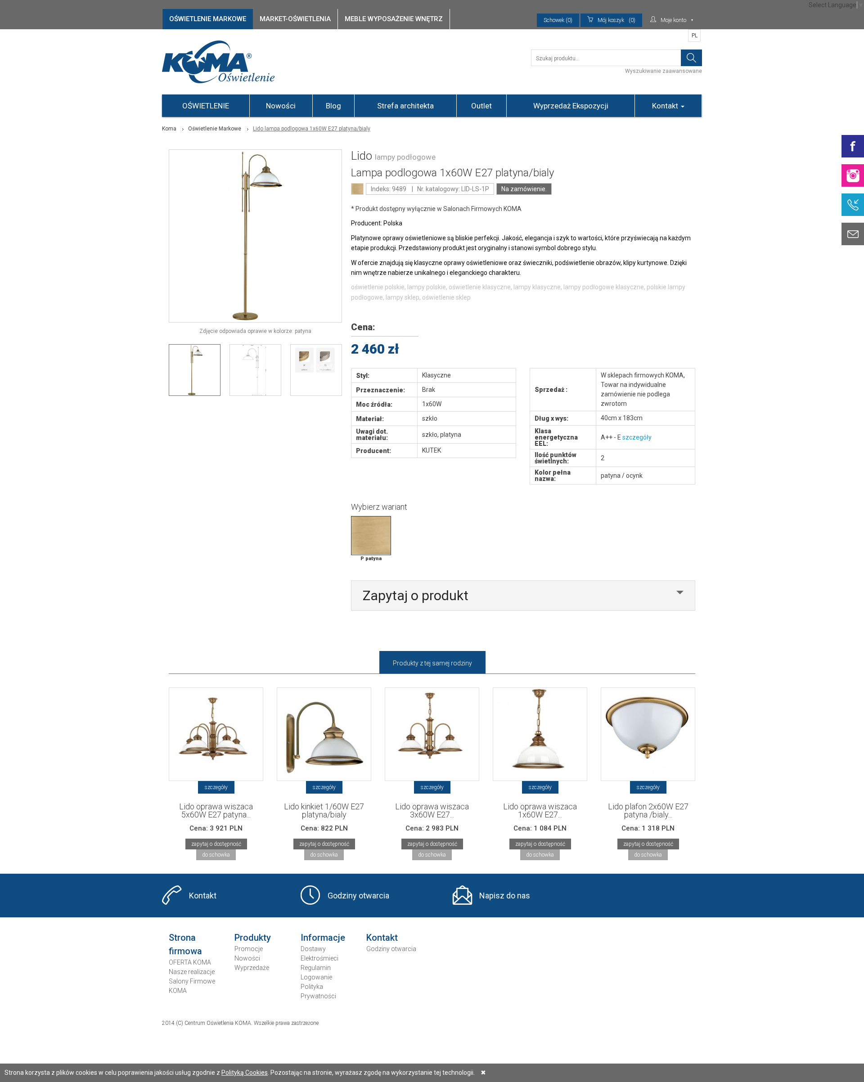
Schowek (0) (558, 20)
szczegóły (637, 437)
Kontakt (666, 105)
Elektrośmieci (319, 958)
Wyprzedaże (251, 967)
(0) (616, 20)
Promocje (248, 948)
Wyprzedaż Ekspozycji (570, 105)
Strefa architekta (405, 105)
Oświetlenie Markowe (214, 129)
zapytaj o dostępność (216, 844)
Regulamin (316, 967)
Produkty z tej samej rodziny (432, 663)
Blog (333, 105)
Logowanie (316, 977)
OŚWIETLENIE (205, 105)
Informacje (323, 937)
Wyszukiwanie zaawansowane (663, 71)
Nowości (281, 105)
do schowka (216, 855)
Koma (169, 129)
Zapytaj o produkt (415, 595)
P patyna (371, 558)
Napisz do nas (504, 895)
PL (695, 35)
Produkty (252, 937)
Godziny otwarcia (358, 895)
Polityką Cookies (244, 1072)
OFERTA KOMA (190, 962)
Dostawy (313, 948)
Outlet (481, 105)
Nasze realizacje (192, 971)
